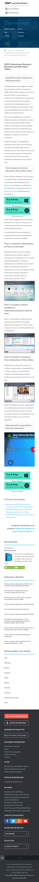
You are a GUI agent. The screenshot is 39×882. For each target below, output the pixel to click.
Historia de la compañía (12, 752)
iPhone (6, 36)
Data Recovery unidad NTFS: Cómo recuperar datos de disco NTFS (16, 591)
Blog (19, 872)
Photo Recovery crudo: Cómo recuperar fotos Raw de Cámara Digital (17, 598)
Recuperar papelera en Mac (13, 802)
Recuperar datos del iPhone (13, 792)
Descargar (10, 567)
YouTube (7, 693)
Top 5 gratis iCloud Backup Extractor (16, 609)
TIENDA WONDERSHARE (18, 716)
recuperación (19, 50)
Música (6, 683)
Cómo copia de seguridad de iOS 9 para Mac (19, 604)
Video (6, 678)
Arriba (19, 858)
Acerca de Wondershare (15, 864)
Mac (5, 32)
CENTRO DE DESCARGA (17, 723)
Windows (21, 32)
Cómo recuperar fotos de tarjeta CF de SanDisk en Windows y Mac (17, 642)
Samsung (7, 688)
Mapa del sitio (16, 870)
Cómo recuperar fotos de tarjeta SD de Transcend (17, 635)
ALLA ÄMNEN (13, 9)
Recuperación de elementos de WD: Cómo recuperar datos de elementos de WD (18, 585)
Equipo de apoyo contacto (13, 772)
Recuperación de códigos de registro (16, 766)
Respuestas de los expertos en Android (17, 811)
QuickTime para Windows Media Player (17, 808)
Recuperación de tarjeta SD (13, 805)
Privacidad (19, 867)
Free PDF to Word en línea (13, 782)
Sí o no (20, 29)
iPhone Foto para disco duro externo (16, 794)
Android (21, 36)
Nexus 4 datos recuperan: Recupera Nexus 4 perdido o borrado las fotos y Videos (19, 628)
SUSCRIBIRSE (10, 834)
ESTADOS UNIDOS (12, 846)
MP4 (6, 703)
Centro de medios (10, 754)
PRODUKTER (13, 13)
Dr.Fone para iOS (10, 550)
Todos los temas (9, 29)
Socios (6, 749)
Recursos (11, 50)
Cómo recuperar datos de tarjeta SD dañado (19, 614)
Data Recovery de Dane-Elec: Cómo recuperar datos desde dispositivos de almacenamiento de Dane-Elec (17, 621)
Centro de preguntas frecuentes (15, 769)
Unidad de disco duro (11, 698)
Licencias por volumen (11, 746)
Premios (7, 757)
